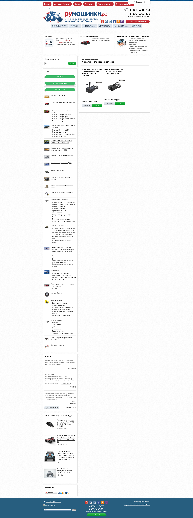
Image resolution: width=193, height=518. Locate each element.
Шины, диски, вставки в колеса (62, 311)
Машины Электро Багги (60, 121)
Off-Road (55, 289)
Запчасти (55, 323)
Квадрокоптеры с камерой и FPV (63, 204)
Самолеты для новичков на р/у (63, 250)
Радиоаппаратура (58, 331)
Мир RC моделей (104, 4)
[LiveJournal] (68, 492)
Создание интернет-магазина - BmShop (137, 505)
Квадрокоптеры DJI (59, 206)
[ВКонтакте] (59, 492)
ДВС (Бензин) (56, 327)
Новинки (60, 77)
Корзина (139, 2)
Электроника (56, 329)
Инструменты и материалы (61, 316)
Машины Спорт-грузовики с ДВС (63, 134)
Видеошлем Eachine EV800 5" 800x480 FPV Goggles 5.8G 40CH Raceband (114, 71)
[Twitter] (61, 492)
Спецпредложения (60, 83)
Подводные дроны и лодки (61, 275)
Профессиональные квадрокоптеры (59, 212)
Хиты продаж (60, 90)
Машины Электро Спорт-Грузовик (63, 119)
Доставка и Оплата (61, 4)
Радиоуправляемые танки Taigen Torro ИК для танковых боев (63, 233)
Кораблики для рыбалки (60, 273)
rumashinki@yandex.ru (53, 502)
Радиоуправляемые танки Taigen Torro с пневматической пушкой (63, 229)
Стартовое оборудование (61, 309)
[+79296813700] (122, 23)
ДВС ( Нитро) (56, 325)
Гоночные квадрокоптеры (61, 219)
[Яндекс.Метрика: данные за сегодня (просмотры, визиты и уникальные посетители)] (49, 505)
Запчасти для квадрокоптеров (62, 333)
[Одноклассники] (63, 492)
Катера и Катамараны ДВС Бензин (64, 277)
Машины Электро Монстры (61, 115)
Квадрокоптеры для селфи (61, 215)
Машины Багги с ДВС (59, 136)
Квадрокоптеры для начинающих (63, 202)
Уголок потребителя (123, 4)
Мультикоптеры (57, 217)
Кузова (54, 313)
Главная (47, 4)
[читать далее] (66, 384)
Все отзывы (68, 408)
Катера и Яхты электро (60, 279)
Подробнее (87, 105)
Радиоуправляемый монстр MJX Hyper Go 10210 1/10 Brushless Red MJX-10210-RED (66, 439)
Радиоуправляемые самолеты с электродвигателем (63, 261)
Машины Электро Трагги (60, 117)
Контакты (88, 4)
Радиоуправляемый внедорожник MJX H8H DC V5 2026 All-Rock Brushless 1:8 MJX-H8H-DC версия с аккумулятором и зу (66, 455)
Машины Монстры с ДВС (60, 130)
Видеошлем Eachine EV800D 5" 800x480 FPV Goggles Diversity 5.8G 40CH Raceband (92, 72)
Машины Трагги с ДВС (59, 132)
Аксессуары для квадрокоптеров (63, 221)
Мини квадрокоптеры (59, 209)
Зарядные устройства (59, 303)
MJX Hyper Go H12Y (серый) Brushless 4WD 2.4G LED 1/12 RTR (64, 471)
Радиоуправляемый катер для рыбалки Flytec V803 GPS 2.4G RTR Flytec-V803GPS (66, 423)
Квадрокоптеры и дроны (90, 59)
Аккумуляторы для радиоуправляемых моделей (62, 306)
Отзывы (77, 4)
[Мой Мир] (66, 492)
